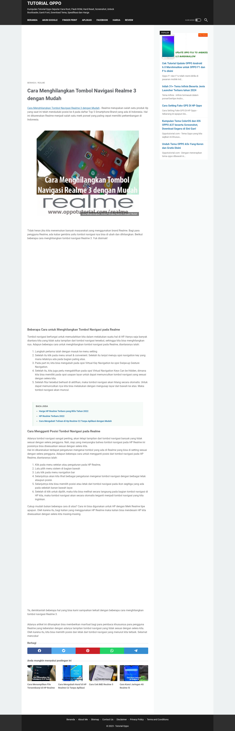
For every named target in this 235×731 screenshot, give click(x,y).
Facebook (102, 20)
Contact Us (107, 719)
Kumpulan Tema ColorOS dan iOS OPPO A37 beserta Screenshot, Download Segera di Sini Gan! (181, 124)
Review (129, 20)
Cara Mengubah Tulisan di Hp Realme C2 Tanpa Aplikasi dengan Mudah (75, 421)
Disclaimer (122, 719)
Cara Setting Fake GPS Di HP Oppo (182, 105)
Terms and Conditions (157, 719)
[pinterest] (88, 651)
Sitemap (95, 719)
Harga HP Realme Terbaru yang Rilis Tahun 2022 (63, 411)
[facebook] (39, 651)
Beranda (32, 20)
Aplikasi (87, 20)
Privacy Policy (137, 719)
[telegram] (136, 651)
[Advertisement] (87, 53)
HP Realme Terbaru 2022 (51, 416)
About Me (83, 719)
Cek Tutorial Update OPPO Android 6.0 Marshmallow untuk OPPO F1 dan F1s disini (183, 67)
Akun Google (50, 20)
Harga (116, 20)
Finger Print (69, 20)
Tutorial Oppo (44, 3)
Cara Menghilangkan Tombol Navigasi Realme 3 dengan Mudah (63, 108)
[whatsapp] (112, 651)
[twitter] (63, 651)
